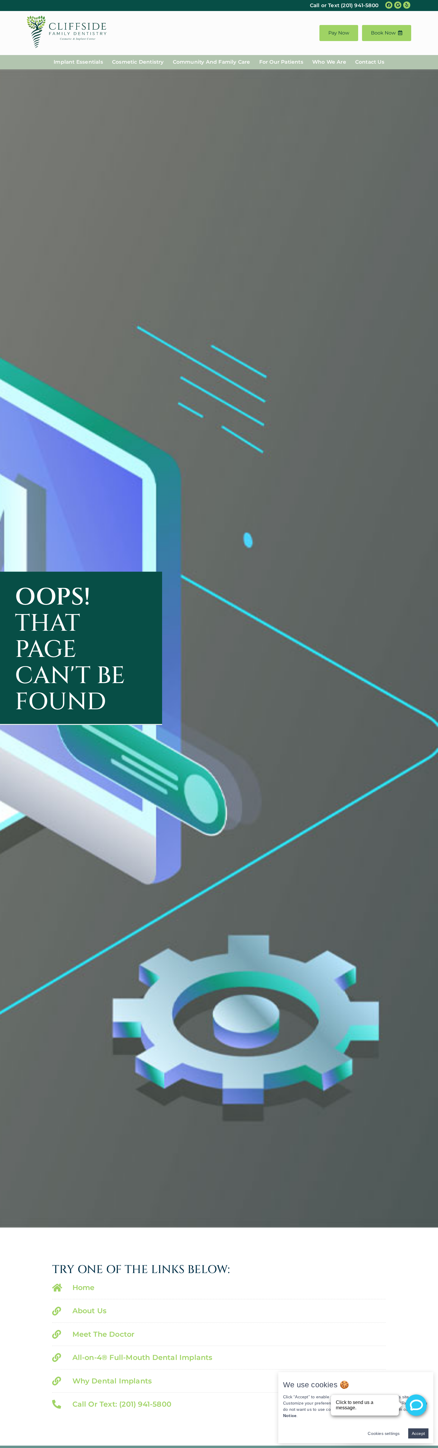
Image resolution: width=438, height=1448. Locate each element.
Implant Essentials (78, 62)
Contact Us (369, 62)
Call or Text (344, 5)
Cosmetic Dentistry (138, 62)
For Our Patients (281, 62)
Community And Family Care (211, 62)
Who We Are (329, 62)
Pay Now (338, 33)
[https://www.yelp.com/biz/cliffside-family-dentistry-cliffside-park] (406, 5)
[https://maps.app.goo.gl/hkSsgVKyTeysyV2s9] (397, 5)
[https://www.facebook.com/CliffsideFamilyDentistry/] (388, 5)
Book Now (383, 33)
